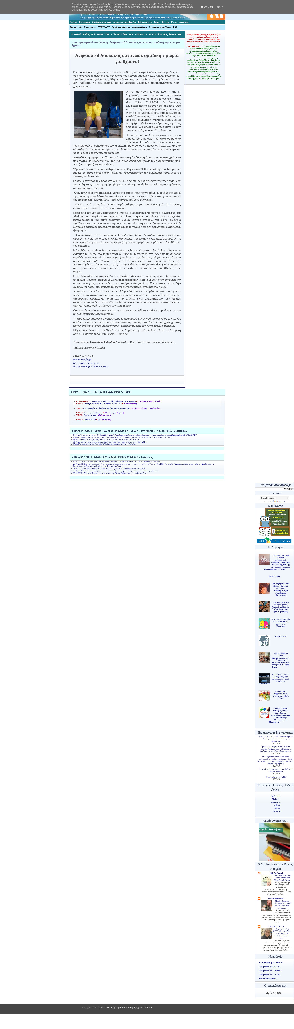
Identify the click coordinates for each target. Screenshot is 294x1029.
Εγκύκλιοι (184, 22)
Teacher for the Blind (276, 899)
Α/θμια (277, 805)
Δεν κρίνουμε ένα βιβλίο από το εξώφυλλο (102, 404)
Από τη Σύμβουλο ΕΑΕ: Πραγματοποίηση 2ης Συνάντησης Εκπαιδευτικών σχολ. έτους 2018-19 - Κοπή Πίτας (280, 660)
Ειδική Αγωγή (145, 22)
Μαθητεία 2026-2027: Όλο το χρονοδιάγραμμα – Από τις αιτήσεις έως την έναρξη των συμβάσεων (275, 738)
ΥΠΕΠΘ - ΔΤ (103, 27)
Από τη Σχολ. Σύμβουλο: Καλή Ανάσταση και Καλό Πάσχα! (281, 694)
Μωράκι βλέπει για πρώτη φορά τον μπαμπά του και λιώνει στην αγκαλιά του (282, 904)
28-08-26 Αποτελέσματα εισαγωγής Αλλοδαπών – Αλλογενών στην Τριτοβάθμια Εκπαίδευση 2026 (109, 468)
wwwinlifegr (82, 359)
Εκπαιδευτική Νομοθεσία (270, 963)
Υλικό (157, 22)
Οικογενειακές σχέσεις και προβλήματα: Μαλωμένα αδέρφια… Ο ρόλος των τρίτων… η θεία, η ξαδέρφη (281, 607)
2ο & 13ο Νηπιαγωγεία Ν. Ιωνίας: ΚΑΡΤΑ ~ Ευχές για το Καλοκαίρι (280, 622)
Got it (219, 7)
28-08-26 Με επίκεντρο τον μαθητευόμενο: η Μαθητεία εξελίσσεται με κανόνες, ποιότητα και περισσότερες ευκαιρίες (116, 471)
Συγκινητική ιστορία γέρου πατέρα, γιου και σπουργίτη (106, 408)
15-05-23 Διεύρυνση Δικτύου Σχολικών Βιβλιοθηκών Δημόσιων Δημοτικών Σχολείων (104, 444)
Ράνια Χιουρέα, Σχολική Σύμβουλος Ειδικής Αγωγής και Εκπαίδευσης (126, 1008)
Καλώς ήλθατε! (281, 636)
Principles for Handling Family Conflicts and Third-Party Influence (282, 878)
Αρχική (73, 22)
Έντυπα (165, 22)
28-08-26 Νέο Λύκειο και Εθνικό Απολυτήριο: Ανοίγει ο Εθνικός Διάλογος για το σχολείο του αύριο (109, 473)
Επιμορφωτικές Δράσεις (124, 22)
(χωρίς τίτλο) (274, 576)
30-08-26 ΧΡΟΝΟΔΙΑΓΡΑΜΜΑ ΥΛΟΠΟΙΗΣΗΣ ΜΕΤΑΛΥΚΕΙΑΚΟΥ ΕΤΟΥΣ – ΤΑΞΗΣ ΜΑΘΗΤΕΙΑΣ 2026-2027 (117, 462)
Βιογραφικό (84, 22)
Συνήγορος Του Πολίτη (269, 974)
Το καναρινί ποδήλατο (93, 413)
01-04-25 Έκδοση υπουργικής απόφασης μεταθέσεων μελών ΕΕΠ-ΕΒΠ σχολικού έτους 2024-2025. (109, 442)
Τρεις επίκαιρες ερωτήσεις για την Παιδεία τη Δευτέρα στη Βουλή (275, 770)
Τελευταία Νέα (76, 27)
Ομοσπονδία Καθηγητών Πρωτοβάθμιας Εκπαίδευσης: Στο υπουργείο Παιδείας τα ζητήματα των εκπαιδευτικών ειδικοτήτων (275, 749)
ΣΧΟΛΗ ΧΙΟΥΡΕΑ (276, 926)
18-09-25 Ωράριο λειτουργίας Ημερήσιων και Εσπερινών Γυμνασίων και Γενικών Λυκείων (106, 440)
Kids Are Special (276, 873)
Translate (282, 502)
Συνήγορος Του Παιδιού (270, 970)
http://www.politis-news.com (90, 366)
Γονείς (174, 22)
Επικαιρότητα (90, 27)
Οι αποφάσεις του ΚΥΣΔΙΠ (276, 777)
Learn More (207, 7)
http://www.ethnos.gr (86, 363)
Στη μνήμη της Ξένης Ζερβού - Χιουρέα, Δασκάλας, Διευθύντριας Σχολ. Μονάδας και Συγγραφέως (280, 589)
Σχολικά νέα (276, 796)
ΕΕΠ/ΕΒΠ (277, 811)
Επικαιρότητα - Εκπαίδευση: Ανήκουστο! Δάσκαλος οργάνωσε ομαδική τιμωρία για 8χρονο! (125, 43)
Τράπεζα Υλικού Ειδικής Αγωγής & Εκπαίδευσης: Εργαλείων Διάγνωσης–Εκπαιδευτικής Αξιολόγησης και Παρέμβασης (279, 715)
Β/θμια (277, 808)
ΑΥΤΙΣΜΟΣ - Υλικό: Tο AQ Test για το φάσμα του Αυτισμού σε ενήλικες (280, 677)
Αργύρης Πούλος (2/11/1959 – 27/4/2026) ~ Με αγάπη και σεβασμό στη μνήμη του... (282, 933)
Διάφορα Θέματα (139, 27)
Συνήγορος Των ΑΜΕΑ (269, 967)
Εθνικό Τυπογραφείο (268, 978)
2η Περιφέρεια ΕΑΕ (101, 22)
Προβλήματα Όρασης (121, 27)
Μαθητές (275, 799)
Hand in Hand (90, 420)
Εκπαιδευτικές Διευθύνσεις (160, 27)
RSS (175, 27)
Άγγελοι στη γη (90, 415)
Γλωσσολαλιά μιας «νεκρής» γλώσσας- (113, 401)
